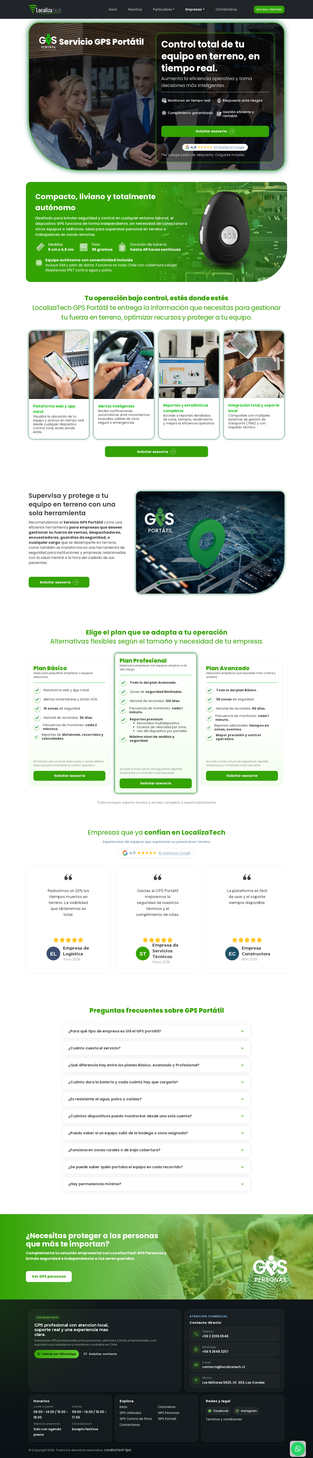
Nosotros (135, 9)
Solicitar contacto (103, 1354)
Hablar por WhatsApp (59, 1354)
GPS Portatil (167, 1419)
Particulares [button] (162, 9)
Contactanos (130, 1425)
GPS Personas (168, 1413)
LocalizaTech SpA (117, 1450)
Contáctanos (226, 9)
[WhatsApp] (298, 1449)
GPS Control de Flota (136, 1419)
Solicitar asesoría (211, 131)
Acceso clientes (269, 9)
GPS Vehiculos (130, 1413)
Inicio (113, 9)
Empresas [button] (193, 9)
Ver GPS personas (49, 1276)
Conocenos (167, 1407)
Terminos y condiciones (224, 1419)
